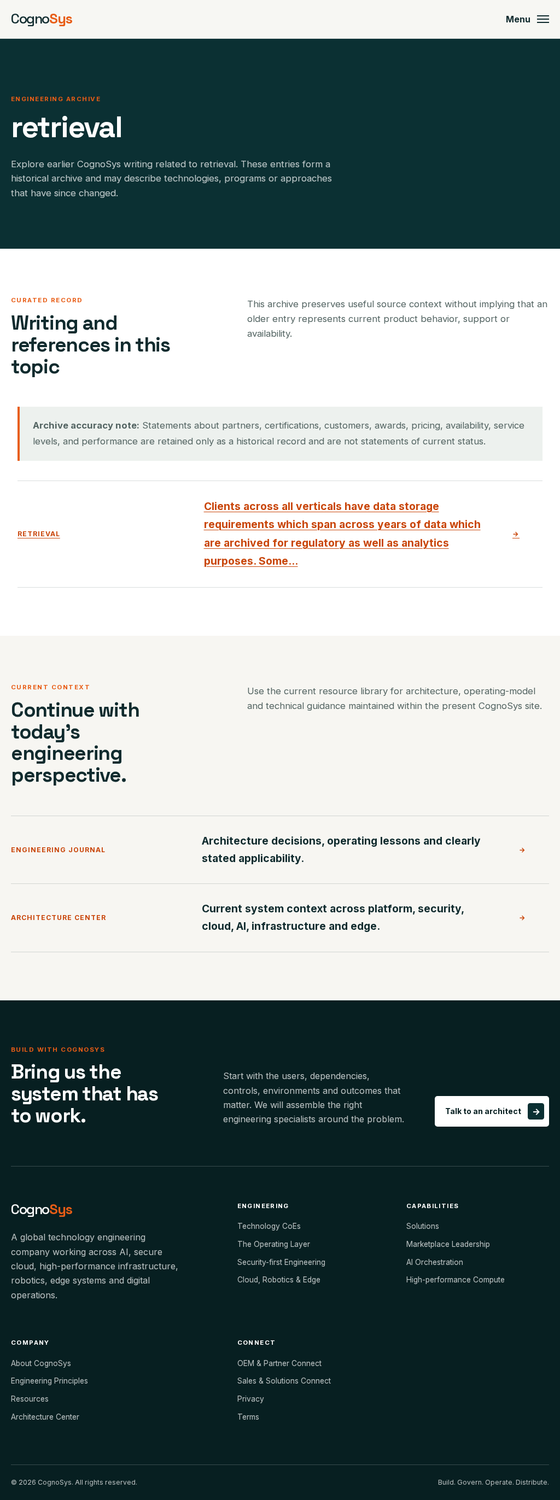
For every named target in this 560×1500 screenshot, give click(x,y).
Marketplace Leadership (448, 1244)
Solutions (422, 1226)
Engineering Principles (49, 1380)
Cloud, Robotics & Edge (278, 1279)
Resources (30, 1398)
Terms (248, 1417)
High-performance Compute (455, 1279)
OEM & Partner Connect (279, 1363)
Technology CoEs (269, 1226)
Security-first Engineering (281, 1262)
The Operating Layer (273, 1244)
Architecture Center (45, 1417)
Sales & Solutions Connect (284, 1380)
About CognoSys (41, 1363)
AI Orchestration (434, 1262)
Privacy (250, 1398)
